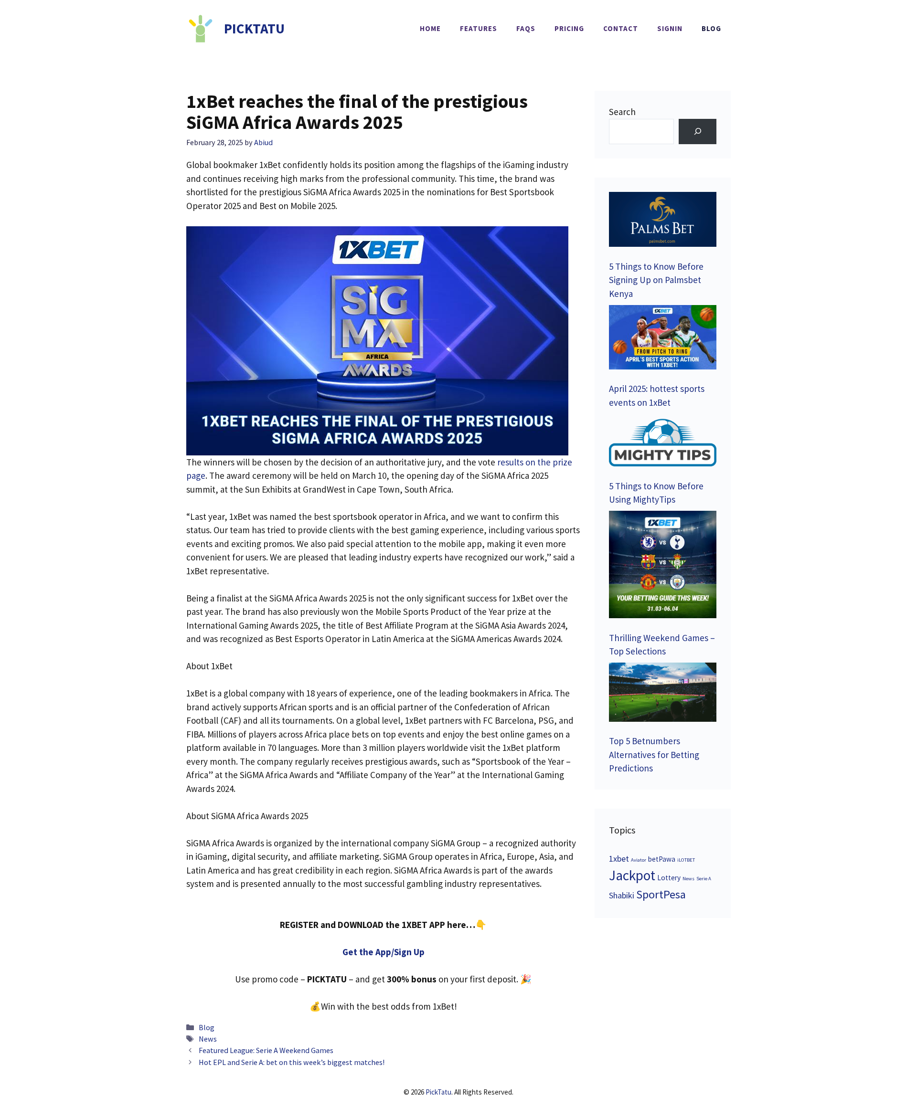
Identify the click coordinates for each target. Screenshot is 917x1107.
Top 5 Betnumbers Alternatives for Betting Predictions (654, 754)
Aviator (638, 860)
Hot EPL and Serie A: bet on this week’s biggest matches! (291, 1062)
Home (430, 28)
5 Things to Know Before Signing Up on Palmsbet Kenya (656, 280)
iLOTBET (686, 860)
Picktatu (254, 28)
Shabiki (621, 895)
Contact (620, 28)
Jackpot (632, 875)
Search (622, 111)
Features (478, 28)
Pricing (569, 28)
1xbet (619, 858)
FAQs (525, 28)
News (208, 1039)
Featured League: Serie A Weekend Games (266, 1050)
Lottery (669, 877)
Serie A (703, 878)
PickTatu (438, 1091)
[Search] (697, 131)
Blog (711, 28)
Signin (669, 28)
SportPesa (661, 894)
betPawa (661, 859)
